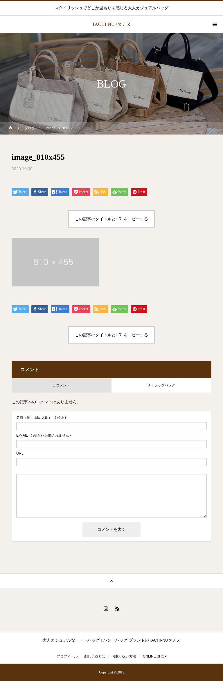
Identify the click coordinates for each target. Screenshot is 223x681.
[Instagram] (106, 608)
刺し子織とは (94, 656)
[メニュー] (214, 24)
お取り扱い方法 (124, 656)
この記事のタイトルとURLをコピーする (111, 219)
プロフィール (67, 656)
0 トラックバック (161, 385)
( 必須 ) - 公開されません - (43, 435)
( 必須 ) (41, 417)
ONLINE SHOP (155, 656)
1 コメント (61, 385)
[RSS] (117, 608)
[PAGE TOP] (111, 580)
